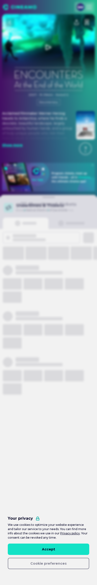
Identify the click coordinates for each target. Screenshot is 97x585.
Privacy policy (70, 533)
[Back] (10, 22)
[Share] (76, 22)
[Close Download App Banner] (92, 165)
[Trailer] (48, 47)
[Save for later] (87, 22)
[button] (85, 148)
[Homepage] (19, 7)
